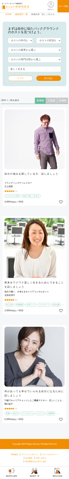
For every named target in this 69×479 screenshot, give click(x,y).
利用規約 (14, 454)
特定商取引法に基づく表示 (35, 461)
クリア (20, 78)
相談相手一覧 (21, 14)
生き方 (15, 413)
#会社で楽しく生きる (30, 196)
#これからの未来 (12, 196)
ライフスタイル (27, 413)
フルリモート (44, 305)
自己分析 (9, 305)
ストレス (40, 413)
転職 (8, 413)
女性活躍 (55, 305)
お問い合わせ (41, 458)
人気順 (51, 100)
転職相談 (19, 305)
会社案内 (28, 458)
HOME (8, 14)
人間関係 (50, 413)
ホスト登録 (63, 6)
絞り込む (48, 78)
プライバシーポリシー (30, 454)
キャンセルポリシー (50, 454)
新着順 (40, 100)
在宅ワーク (31, 305)
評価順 (62, 100)
